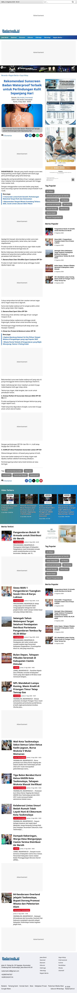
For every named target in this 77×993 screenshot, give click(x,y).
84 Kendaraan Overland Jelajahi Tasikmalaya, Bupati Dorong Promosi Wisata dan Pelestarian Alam (26, 900)
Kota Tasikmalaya (19, 757)
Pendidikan (62, 965)
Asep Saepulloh (52, 200)
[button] (58, 37)
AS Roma (64, 200)
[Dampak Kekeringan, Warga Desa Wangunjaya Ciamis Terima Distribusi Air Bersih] (7, 839)
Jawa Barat (4, 37)
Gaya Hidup (24, 75)
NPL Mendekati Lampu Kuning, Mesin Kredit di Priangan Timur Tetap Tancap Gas (64, 278)
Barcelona (67, 204)
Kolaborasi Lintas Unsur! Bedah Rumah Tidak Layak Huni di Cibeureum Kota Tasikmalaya (27, 810)
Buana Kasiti (51, 213)
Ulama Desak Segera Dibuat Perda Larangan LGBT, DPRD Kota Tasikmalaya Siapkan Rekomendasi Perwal (67, 510)
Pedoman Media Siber (56, 986)
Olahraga (38, 37)
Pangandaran (18, 542)
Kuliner (61, 963)
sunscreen (6, 475)
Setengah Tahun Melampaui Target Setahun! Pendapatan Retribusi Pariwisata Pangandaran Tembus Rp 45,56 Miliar (64, 254)
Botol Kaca (64, 209)
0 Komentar (7, 136)
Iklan (31, 986)
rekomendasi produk (14, 471)
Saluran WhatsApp (57, 989)
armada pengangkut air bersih (58, 196)
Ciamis (16, 667)
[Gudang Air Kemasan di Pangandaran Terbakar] (10, 499)
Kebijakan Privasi (41, 986)
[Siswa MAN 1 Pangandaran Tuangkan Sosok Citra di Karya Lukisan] (49, 242)
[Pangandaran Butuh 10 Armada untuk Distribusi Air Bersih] (49, 231)
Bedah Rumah (52, 209)
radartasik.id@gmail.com (10, 971)
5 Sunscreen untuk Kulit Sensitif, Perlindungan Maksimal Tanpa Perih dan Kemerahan (21, 198)
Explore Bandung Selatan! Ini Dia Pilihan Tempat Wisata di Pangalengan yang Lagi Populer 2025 (21, 338)
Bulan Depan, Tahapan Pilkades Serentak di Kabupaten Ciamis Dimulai (64, 267)
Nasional (14, 37)
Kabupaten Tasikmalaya (21, 910)
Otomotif (61, 970)
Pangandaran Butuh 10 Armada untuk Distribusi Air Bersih (64, 229)
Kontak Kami (23, 986)
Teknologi (47, 37)
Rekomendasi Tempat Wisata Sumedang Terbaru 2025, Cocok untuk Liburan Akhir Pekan (21, 203)
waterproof (34, 475)
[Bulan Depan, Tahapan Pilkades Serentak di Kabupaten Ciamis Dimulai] (49, 268)
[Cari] (72, 1)
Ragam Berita (57, 37)
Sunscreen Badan (20, 475)
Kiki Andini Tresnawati (25, 98)
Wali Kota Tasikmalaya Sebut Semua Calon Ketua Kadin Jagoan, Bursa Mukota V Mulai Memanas (27, 747)
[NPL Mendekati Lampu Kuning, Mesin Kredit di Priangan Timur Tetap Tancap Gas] (49, 279)
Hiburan (30, 37)
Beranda (4, 75)
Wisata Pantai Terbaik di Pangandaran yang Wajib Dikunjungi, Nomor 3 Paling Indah (22, 343)
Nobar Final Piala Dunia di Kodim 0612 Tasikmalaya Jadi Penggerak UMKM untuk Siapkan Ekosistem (47, 511)
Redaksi (4, 986)
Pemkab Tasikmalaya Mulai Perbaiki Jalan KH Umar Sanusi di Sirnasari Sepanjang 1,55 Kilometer (28, 510)
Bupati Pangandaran (54, 217)
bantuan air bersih (53, 204)
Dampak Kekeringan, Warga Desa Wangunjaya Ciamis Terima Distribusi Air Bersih (27, 840)
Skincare (28, 471)
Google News (6, 989)
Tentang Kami (13, 986)
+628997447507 (6, 974)
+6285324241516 (7, 977)
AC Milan (50, 191)
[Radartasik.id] (11, 31)
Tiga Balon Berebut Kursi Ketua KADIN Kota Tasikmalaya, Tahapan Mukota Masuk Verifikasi (27, 779)
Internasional (63, 960)
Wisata (61, 968)
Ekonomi (22, 37)
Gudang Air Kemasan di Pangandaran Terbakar (9, 508)
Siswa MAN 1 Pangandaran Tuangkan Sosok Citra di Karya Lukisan (64, 241)
